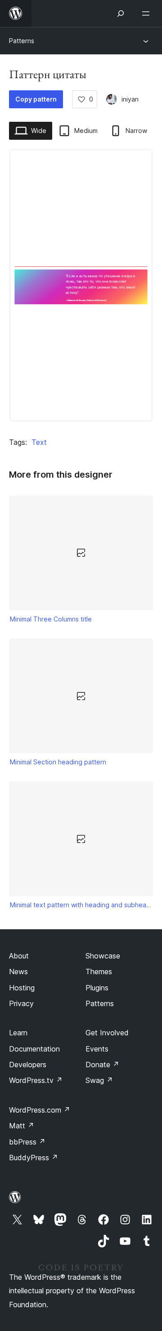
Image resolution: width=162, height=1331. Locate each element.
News (18, 971)
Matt (21, 1125)
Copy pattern (36, 99)
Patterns (21, 40)
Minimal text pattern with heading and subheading (81, 905)
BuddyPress (33, 1157)
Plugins (97, 987)
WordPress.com (39, 1109)
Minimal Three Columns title (51, 619)
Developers (27, 1064)
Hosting (22, 987)
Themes (99, 971)
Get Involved (107, 1032)
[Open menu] (147, 13)
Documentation (34, 1048)
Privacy (21, 1003)
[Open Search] (120, 13)
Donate (102, 1064)
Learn (18, 1032)
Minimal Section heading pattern (58, 762)
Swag (99, 1080)
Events (97, 1048)
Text (39, 442)
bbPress (27, 1141)
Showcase (103, 955)
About (19, 955)
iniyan (130, 99)
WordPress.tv (36, 1080)
